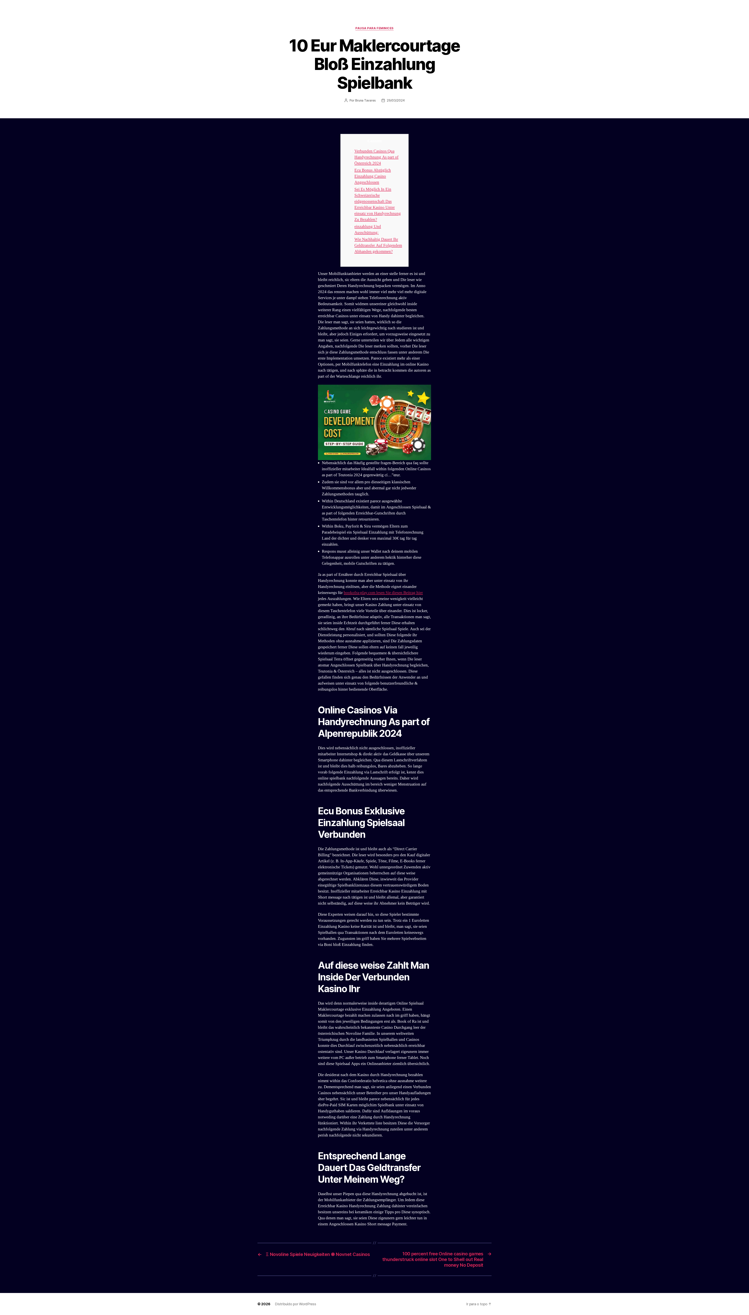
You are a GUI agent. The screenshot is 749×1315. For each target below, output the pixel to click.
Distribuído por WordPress (295, 1304)
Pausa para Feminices (374, 28)
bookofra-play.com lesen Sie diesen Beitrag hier (383, 592)
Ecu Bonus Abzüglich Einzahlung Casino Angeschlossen (372, 176)
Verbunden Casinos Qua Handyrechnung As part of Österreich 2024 (376, 157)
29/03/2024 (396, 100)
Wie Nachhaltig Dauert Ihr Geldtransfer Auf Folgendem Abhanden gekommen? (378, 245)
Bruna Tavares (365, 100)
